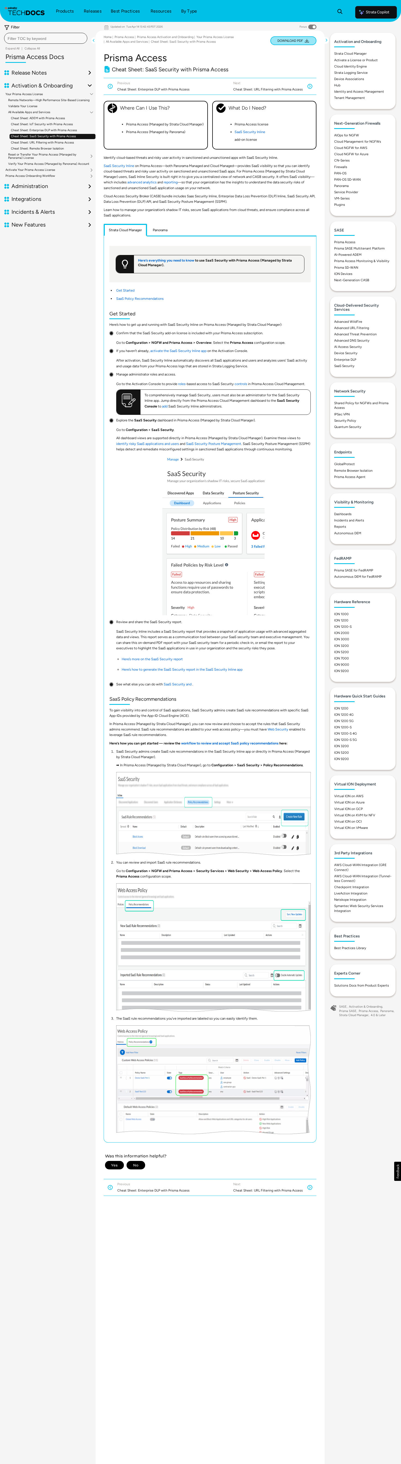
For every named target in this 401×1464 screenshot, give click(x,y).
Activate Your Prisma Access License (30, 170)
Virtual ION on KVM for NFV (354, 815)
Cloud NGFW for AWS (350, 148)
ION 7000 (341, 658)
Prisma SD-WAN (346, 267)
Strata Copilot (377, 12)
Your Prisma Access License (24, 94)
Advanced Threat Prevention (355, 334)
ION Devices (343, 274)
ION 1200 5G (344, 721)
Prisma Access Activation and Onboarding (165, 37)
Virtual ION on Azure (349, 802)
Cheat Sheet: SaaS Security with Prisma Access (43, 136)
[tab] (125, 230)
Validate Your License (22, 106)
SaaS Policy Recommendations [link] (140, 299)
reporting (171, 182)
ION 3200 (341, 646)
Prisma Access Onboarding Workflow (30, 176)
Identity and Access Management (359, 91)
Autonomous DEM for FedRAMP (358, 577)
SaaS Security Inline (250, 132)
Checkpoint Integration (351, 887)
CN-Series (342, 160)
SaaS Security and (178, 684)
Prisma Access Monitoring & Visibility (361, 261)
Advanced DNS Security (351, 340)
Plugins (339, 205)
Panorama (341, 186)
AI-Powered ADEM (347, 255)
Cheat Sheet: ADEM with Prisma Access (38, 118)
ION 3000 (341, 639)
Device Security (345, 353)
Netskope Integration (350, 900)
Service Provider (346, 192)
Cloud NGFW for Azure (351, 154)
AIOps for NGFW (346, 135)
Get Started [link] (125, 290)
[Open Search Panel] (340, 12)
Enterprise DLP (345, 360)
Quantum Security (347, 427)
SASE (343, 1006)
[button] (397, 1171)
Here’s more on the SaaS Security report (152, 659)
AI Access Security (348, 347)
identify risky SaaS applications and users (147, 444)
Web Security (278, 729)
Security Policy (345, 421)
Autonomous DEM (347, 533)
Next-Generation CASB (351, 280)
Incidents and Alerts (349, 520)
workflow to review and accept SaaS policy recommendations (230, 743)
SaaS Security (344, 366)
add (164, 406)
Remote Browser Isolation (353, 471)
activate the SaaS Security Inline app (178, 351)
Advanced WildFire (348, 322)
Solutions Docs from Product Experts (361, 985)
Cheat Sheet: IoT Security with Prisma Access (42, 124)
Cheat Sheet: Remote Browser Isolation (37, 148)
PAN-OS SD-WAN (347, 179)
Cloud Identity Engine (350, 66)
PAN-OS (340, 173)
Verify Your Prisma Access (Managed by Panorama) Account (48, 164)
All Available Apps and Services (29, 112)
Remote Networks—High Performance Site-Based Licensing (48, 100)
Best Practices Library (350, 948)
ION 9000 (341, 665)
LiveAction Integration (350, 893)
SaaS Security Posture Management (213, 444)
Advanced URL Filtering (351, 328)
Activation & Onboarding (365, 1006)
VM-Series (342, 198)
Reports (340, 527)
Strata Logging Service (351, 73)
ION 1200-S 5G (345, 740)
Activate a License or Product (356, 60)
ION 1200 (341, 620)
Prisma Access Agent (350, 477)
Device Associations (349, 79)
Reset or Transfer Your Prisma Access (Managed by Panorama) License (42, 156)
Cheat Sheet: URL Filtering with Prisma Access (42, 142)
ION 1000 (341, 614)
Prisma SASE (348, 1011)
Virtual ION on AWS (348, 796)
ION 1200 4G (344, 715)
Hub (337, 85)
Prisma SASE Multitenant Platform (359, 248)
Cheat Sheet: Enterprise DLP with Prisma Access (44, 130)
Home (108, 37)
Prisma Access (124, 37)
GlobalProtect (344, 464)
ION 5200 (341, 652)
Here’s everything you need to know (166, 260)
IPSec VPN (342, 414)
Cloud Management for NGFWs (357, 141)
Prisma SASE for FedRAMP (353, 570)
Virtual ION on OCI (348, 821)
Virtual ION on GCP (348, 809)
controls (241, 384)
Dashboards (343, 514)
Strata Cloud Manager (350, 53)
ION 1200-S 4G (345, 733)
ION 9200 (341, 671)
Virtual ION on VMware (351, 828)
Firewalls (340, 167)
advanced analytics (142, 182)
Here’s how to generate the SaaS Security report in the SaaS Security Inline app (182, 669)
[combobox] (45, 38)
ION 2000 (341, 633)
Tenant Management (349, 98)
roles (181, 384)
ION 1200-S (343, 627)
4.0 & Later (378, 1015)
